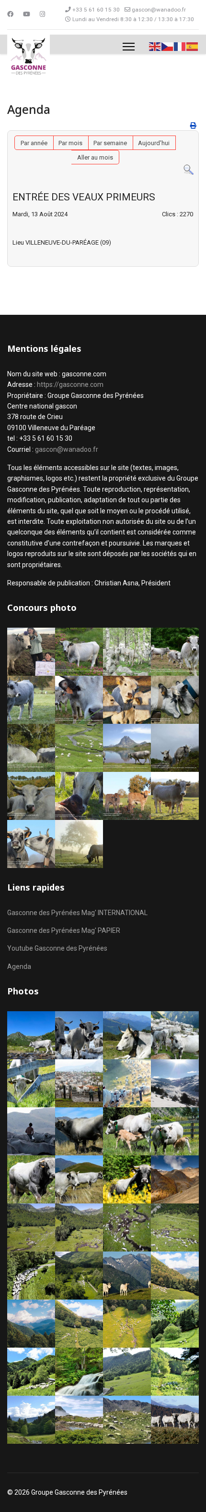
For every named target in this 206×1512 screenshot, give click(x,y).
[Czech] (167, 46)
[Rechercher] (188, 169)
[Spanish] (192, 46)
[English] (155, 46)
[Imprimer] (193, 125)
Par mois (70, 143)
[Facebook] (10, 14)
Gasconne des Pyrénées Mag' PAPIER (63, 930)
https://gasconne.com (70, 384)
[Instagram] (42, 14)
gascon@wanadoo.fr (159, 9)
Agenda (19, 966)
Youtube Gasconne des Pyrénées (57, 948)
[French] (180, 46)
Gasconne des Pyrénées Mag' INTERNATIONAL (77, 913)
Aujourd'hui (154, 143)
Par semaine (110, 143)
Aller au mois (95, 157)
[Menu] (129, 47)
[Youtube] (26, 14)
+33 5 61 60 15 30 (96, 9)
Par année (34, 143)
